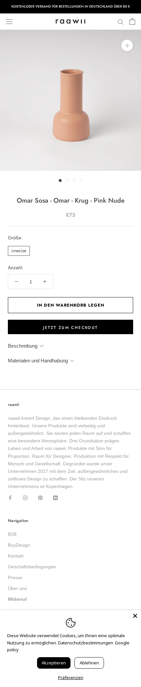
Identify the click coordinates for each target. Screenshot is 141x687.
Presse (15, 577)
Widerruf (17, 599)
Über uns (17, 588)
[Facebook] (10, 497)
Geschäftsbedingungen (32, 566)
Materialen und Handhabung (38, 360)
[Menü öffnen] (9, 21)
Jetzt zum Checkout (70, 328)
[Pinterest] (40, 497)
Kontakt (16, 555)
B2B (12, 534)
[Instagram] (25, 497)
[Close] (135, 616)
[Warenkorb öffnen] (132, 21)
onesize (18, 250)
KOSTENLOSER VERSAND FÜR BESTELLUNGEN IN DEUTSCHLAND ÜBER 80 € (70, 6)
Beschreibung (22, 346)
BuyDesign (19, 545)
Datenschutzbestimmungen (85, 643)
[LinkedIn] (55, 497)
